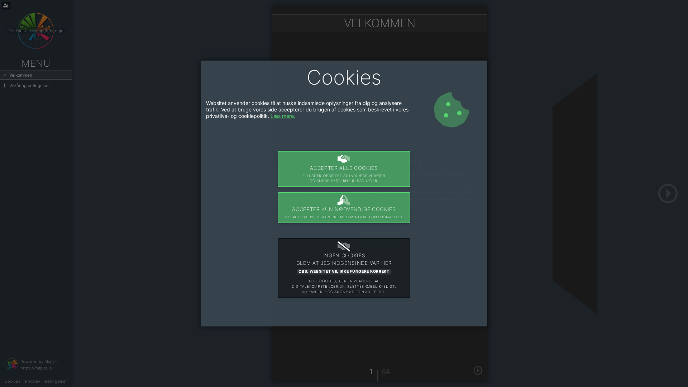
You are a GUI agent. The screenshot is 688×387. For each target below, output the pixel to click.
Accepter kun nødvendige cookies (344, 212)
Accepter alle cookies (344, 174)
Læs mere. (283, 116)
